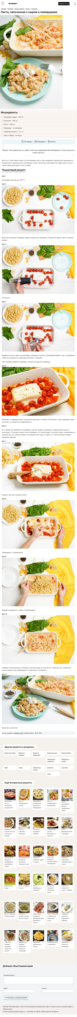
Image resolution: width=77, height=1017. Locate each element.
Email (44, 988)
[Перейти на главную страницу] (12, 4)
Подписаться (64, 4)
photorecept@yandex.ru (16, 1011)
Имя (6, 988)
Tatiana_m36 (18, 733)
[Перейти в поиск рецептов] (75, 4)
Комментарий (9, 975)
